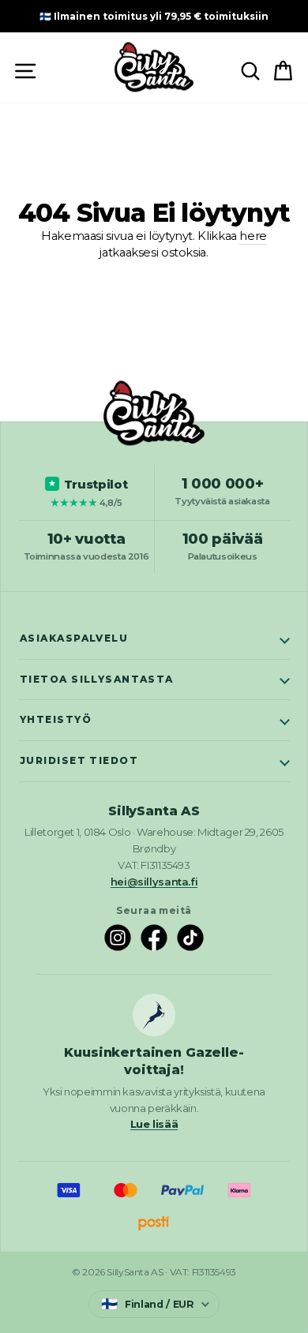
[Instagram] (117, 937)
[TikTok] (190, 937)
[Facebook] (154, 937)
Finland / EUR (147, 1304)
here (253, 236)
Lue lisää (154, 1124)
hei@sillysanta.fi (154, 881)
